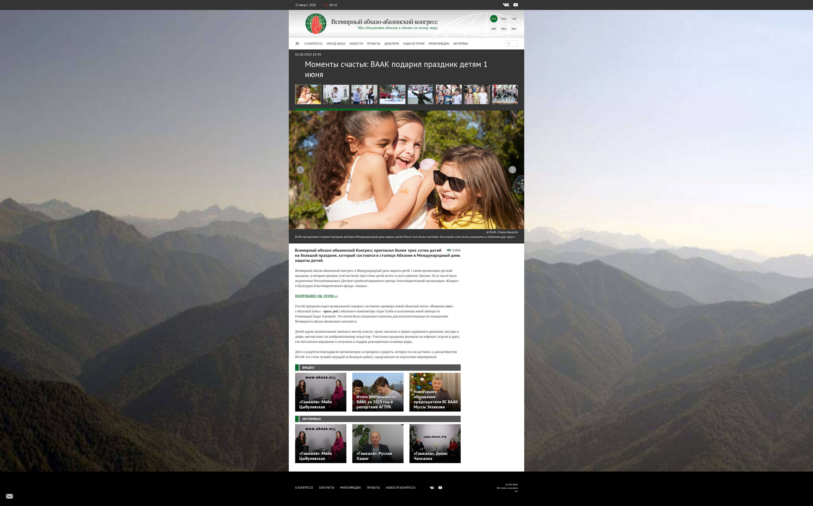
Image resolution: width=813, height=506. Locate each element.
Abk (494, 28)
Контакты (326, 488)
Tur (514, 18)
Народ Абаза (336, 43)
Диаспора (391, 43)
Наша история (413, 43)
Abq (503, 28)
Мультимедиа (439, 43)
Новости (356, 43)
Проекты (373, 43)
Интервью (461, 43)
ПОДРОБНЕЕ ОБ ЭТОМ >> (316, 295)
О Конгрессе (313, 43)
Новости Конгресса (400, 488)
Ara (514, 28)
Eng (504, 18)
